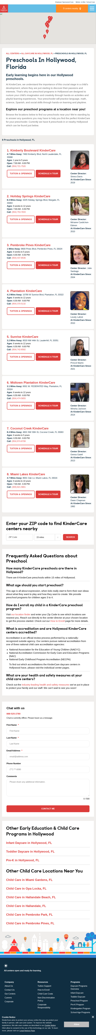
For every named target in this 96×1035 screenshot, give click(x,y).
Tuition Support (44, 986)
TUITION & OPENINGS (21, 173)
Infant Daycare (77, 993)
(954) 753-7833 (19, 212)
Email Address (14, 751)
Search (70, 537)
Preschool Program (79, 1001)
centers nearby (70, 8)
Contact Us (9, 990)
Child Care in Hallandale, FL (26, 906)
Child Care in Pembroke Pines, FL (30, 923)
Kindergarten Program (80, 1008)
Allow (76, 1024)
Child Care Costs (45, 994)
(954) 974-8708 (19, 441)
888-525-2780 (13, 713)
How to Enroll (57, 621)
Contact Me (48, 809)
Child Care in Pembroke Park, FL (29, 914)
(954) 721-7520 (19, 166)
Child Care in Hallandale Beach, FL (31, 897)
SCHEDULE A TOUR (48, 173)
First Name (12, 725)
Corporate (9, 1002)
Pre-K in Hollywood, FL (22, 860)
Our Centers (10, 994)
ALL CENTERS (12, 53)
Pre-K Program (77, 1005)
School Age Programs (80, 1012)
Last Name (12, 738)
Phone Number (13, 763)
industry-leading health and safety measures (45, 684)
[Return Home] (4, 8)
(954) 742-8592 (19, 349)
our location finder (20, 614)
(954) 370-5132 (19, 304)
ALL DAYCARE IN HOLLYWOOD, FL (37, 53)
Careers (8, 998)
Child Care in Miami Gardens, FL (29, 880)
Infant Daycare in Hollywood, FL (29, 843)
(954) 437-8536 (19, 258)
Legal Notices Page (27, 1031)
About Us (9, 986)
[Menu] (92, 8)
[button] (49, 21)
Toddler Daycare (78, 997)
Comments (11, 776)
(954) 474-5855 (19, 398)
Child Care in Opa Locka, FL (26, 888)
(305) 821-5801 (19, 487)
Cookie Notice (50, 1025)
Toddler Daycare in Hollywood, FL (30, 851)
